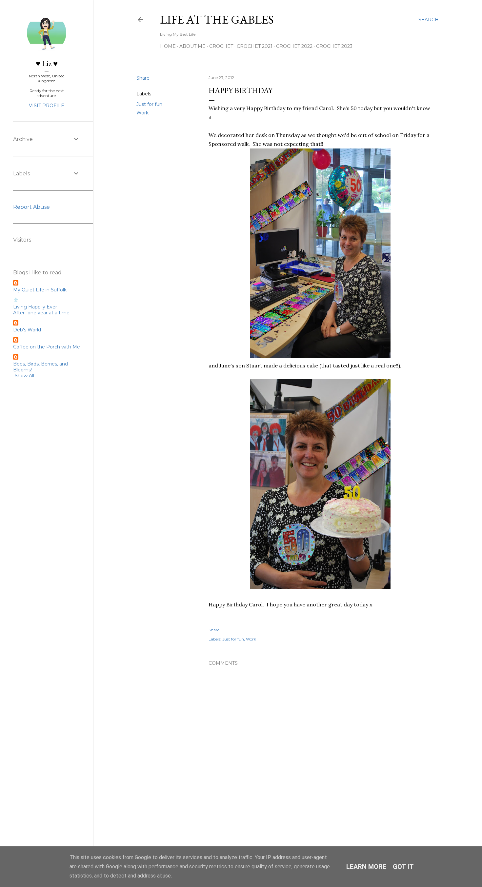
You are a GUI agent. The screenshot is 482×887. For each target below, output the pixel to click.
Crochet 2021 (254, 46)
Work (142, 113)
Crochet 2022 (294, 46)
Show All (24, 376)
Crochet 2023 (334, 46)
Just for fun (149, 104)
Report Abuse (31, 207)
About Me (192, 46)
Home (168, 46)
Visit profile (46, 105)
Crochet (221, 46)
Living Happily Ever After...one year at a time (41, 310)
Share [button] (143, 78)
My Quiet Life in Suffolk (40, 290)
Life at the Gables (217, 19)
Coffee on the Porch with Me (46, 347)
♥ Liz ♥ (47, 63)
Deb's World (27, 330)
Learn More (366, 867)
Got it (403, 867)
